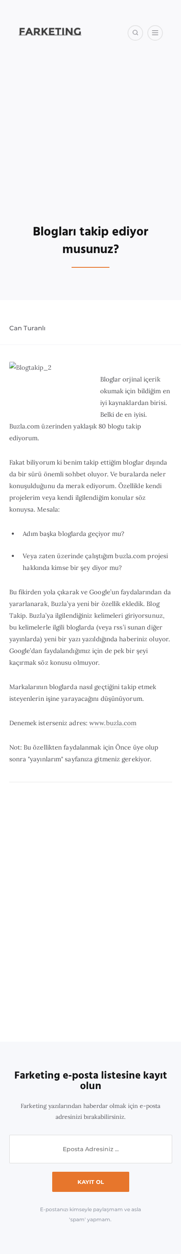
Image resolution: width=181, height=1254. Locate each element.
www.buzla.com (112, 723)
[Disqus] (90, 912)
